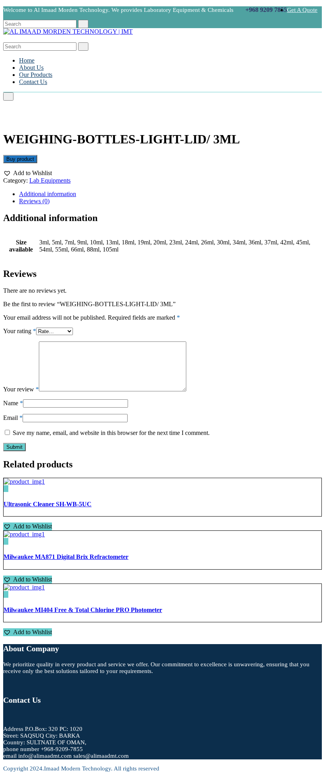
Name (13, 403)
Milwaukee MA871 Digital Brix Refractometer (66, 556)
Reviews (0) (34, 201)
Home (26, 60)
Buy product (20, 159)
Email (13, 417)
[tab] (170, 194)
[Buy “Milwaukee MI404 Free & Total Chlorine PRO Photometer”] (6, 594)
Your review (21, 389)
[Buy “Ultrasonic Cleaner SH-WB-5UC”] (6, 488)
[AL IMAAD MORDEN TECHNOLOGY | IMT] (68, 31)
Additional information (47, 194)
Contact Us (33, 81)
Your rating (19, 331)
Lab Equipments (50, 180)
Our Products (35, 74)
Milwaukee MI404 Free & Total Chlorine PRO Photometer (83, 609)
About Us (31, 67)
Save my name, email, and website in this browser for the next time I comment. (111, 432)
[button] (27, 173)
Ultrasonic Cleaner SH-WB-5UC (48, 504)
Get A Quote (302, 10)
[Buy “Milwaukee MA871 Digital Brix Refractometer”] (6, 541)
